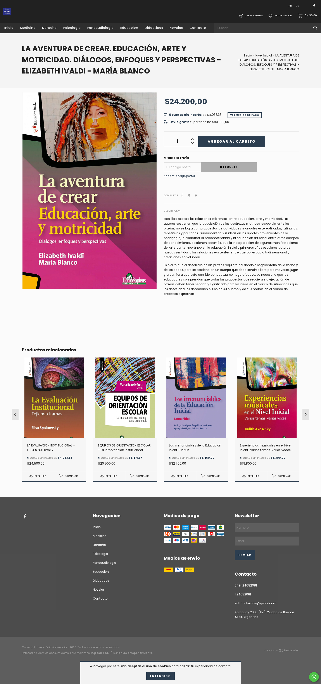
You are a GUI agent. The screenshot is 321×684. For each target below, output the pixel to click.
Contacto (198, 28)
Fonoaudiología (100, 28)
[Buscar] (315, 28)
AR (290, 5)
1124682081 (243, 594)
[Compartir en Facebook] (182, 195)
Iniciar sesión (283, 15)
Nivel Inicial (263, 55)
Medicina (28, 28)
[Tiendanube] (281, 651)
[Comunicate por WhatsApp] (314, 677)
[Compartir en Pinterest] (196, 195)
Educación (129, 28)
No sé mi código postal (179, 176)
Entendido (160, 676)
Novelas (176, 28)
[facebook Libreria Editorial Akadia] (314, 5)
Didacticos (154, 28)
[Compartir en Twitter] (189, 195)
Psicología (72, 28)
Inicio (9, 28)
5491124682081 (246, 585)
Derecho (49, 28)
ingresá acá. (99, 653)
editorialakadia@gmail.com (255, 603)
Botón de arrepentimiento (133, 653)
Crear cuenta (254, 15)
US (297, 5)
